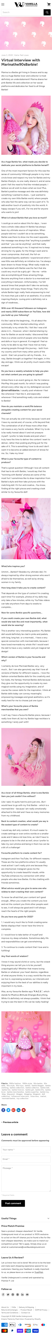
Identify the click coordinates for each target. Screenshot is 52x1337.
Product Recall (26, 1310)
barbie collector (32, 1088)
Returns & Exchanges (9, 1310)
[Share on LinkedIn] (19, 1110)
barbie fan (6, 1090)
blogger (19, 1094)
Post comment (13, 1203)
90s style (11, 1085)
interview (34, 1096)
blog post (11, 1094)
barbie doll (44, 1088)
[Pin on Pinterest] (24, 1110)
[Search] (47, 12)
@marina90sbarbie (10, 390)
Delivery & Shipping (26, 1307)
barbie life (39, 1090)
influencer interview (20, 1096)
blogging (27, 1094)
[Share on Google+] (13, 1110)
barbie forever (18, 1090)
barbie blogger (38, 1085)
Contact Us (25, 1313)
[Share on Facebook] (3, 1110)
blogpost (36, 1094)
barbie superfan (32, 1092)
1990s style (27, 1083)
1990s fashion (15, 1083)
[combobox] (22, 12)
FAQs (14, 1307)
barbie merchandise (15, 1092)
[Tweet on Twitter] (8, 1110)
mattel (43, 1096)
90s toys (19, 1085)
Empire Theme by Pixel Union (12, 1319)
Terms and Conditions (9, 1313)
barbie (27, 1085)
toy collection (22, 1098)
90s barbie (37, 1083)
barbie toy (44, 1092)
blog (3, 1094)
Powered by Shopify (33, 1319)
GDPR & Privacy (41, 1310)
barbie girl (29, 1090)
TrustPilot (39, 1272)
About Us (5, 1307)
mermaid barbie (8, 1098)
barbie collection (17, 1088)
